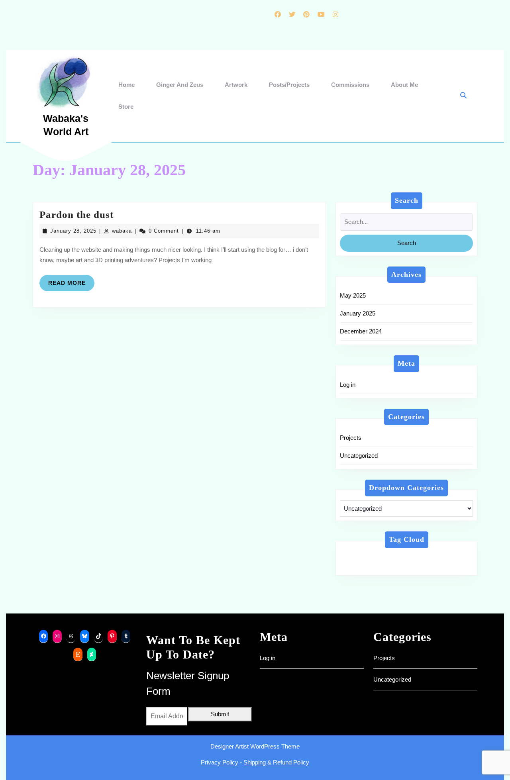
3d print (356, 556)
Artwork (236, 84)
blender (391, 556)
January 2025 (357, 313)
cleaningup (431, 556)
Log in (347, 384)
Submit (220, 714)
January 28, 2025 (73, 231)
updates (428, 566)
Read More (71, 285)
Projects (350, 437)
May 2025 (353, 295)
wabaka (122, 231)
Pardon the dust (76, 214)
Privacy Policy (219, 762)
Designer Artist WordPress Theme (255, 746)
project (393, 566)
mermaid (358, 566)
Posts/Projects (289, 84)
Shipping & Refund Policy (276, 762)
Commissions (350, 84)
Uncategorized (359, 455)
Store (125, 106)
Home (126, 84)
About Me (404, 84)
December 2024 (361, 331)
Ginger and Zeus (179, 84)
